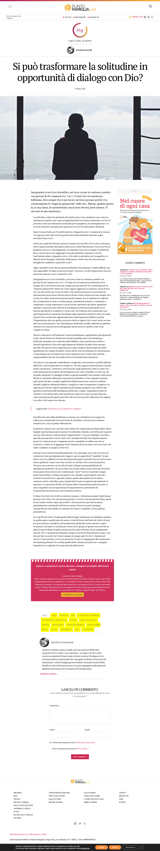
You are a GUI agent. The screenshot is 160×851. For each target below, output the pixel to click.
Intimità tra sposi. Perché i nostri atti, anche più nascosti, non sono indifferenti (136, 288)
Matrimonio (80, 17)
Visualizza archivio (49, 673)
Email (87, 730)
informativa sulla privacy (86, 742)
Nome (53, 730)
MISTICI (45, 624)
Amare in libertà (90, 802)
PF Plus (16, 812)
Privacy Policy (82, 748)
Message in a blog (56, 802)
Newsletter (123, 796)
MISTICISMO (57, 624)
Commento (54, 706)
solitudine (87, 629)
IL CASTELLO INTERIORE (88, 615)
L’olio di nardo (90, 793)
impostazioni (85, 848)
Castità (68, 17)
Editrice (122, 802)
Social (54, 629)
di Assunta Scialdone (84, 50)
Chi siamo (17, 818)
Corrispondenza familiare (59, 793)
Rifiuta (115, 847)
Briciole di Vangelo (21, 802)
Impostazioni (130, 847)
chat (54, 615)
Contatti (122, 793)
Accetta (101, 847)
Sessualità (94, 17)
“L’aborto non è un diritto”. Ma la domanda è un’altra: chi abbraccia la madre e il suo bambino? (136, 271)
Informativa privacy (19, 834)
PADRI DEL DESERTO (75, 624)
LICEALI (73, 620)
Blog (15, 796)
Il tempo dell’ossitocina (93, 799)
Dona (121, 799)
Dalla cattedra (55, 799)
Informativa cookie (38, 834)
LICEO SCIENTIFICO (88, 620)
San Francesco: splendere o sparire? (64, 408)
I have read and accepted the (70, 749)
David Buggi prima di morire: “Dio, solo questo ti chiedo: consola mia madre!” (136, 305)
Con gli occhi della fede (23, 805)
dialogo (64, 615)
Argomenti (18, 793)
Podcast (17, 799)
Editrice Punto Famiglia (23, 815)
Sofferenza (66, 629)
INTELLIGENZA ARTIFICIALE (54, 620)
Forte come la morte (80, 40)
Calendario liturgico (22, 808)
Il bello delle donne (92, 796)
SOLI (77, 629)
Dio (72, 615)
